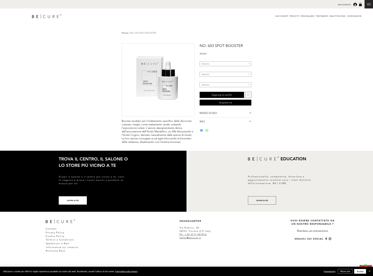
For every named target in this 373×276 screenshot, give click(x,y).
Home (125, 32)
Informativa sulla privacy (126, 271)
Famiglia (203, 59)
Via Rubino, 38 (190, 227)
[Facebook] (326, 238)
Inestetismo (205, 80)
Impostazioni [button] (329, 271)
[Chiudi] (369, 271)
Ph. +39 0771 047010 (193, 234)
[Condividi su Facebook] (201, 130)
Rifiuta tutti (345, 271)
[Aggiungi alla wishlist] (248, 95)
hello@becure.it (190, 237)
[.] (355, 4)
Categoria (204, 69)
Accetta (360, 271)
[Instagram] (330, 238)
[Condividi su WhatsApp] (207, 130)
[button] (344, 4)
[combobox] (225, 63)
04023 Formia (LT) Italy (195, 231)
